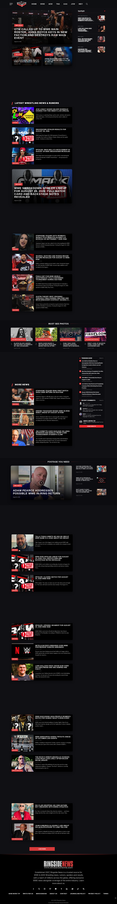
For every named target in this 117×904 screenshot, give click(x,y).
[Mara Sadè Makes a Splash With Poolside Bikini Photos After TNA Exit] (46, 334)
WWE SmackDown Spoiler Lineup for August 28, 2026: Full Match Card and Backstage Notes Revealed (40, 192)
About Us (53, 893)
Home (34, 4)
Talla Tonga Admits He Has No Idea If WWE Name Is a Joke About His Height (52, 537)
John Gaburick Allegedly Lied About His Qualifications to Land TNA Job (52, 826)
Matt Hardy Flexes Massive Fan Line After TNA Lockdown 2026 (84, 491)
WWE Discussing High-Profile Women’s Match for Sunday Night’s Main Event (53, 717)
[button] (87, 4)
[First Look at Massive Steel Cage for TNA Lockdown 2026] (95, 334)
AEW (50, 4)
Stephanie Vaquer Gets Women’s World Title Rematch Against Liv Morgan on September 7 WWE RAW (51, 237)
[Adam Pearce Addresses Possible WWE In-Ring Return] (41, 483)
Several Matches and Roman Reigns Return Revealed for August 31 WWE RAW (52, 257)
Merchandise (41, 893)
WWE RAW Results (82, 15)
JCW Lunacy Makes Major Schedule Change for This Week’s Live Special (52, 110)
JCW (73, 4)
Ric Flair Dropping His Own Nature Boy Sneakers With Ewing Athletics (51, 806)
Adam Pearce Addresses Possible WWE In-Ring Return (36, 492)
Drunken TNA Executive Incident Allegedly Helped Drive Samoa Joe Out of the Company (85, 50)
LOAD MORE (42, 849)
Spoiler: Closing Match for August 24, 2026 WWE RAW (51, 578)
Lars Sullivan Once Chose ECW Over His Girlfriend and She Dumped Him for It (52, 667)
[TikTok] (78, 889)
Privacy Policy (94, 893)
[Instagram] (44, 889)
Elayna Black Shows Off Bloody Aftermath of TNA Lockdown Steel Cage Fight (23, 345)
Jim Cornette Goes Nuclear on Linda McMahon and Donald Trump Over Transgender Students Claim (52, 432)
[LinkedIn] (67, 889)
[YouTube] (56, 889)
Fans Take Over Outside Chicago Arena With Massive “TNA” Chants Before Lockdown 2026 (71, 345)
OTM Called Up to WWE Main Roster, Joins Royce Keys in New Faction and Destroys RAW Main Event (40, 33)
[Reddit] (72, 889)
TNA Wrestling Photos (18, 339)
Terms (105, 893)
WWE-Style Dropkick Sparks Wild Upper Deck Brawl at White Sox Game (84, 479)
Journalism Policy (77, 893)
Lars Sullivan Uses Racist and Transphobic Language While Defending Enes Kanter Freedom (85, 30)
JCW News (15, 122)
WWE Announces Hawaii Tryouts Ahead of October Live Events (52, 737)
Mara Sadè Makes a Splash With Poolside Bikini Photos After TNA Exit (47, 345)
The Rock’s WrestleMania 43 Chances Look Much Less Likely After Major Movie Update (52, 758)
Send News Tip (14, 893)
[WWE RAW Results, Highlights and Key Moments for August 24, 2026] (101, 18)
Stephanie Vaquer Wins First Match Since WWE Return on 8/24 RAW (52, 391)
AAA (65, 4)
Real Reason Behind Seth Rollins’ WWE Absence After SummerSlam (85, 40)
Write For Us (28, 893)
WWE (42, 4)
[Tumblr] (61, 889)
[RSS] (83, 889)
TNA (58, 4)
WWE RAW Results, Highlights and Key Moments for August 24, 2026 (85, 19)
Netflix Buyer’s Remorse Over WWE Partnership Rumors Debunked (51, 646)
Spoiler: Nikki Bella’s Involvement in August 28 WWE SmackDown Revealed (53, 150)
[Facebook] (33, 889)
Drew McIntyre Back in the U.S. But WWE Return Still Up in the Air (57, 60)
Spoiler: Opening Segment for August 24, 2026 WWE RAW (53, 626)
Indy (81, 4)
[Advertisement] (42, 217)
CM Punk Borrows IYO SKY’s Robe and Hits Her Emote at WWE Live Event (84, 467)
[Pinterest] (50, 889)
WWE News (18, 54)
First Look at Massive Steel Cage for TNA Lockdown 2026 (96, 345)
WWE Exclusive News (17, 770)
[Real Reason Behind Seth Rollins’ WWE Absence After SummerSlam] (101, 39)
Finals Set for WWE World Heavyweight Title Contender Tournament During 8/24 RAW (49, 277)
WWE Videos (19, 25)
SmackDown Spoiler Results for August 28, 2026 (51, 130)
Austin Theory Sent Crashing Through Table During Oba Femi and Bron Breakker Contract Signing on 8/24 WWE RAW (53, 298)
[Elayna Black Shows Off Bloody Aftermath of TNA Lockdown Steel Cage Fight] (22, 334)
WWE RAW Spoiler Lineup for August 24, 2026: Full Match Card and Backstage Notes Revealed (52, 558)
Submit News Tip (91, 426)
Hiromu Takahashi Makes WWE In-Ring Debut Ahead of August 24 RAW (53, 411)
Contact (63, 893)
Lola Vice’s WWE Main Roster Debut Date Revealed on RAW (26, 61)
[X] (39, 889)
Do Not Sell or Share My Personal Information (58, 902)
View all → (101, 358)
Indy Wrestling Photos (43, 339)
